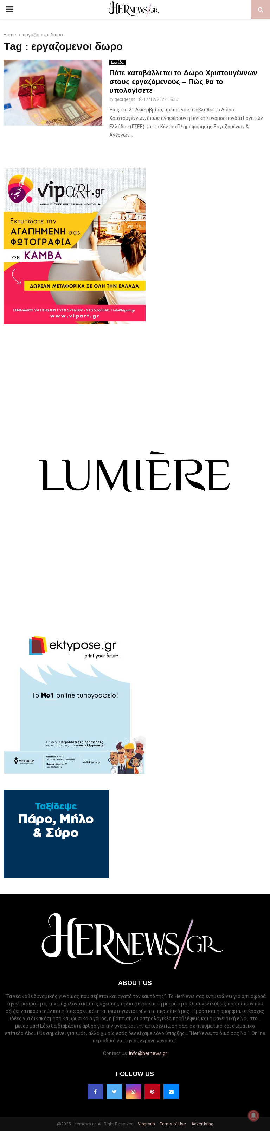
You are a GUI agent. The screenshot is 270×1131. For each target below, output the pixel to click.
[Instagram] (133, 1091)
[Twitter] (114, 1091)
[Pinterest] (152, 1091)
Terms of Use (172, 1124)
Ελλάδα (117, 62)
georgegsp (125, 99)
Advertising (201, 1124)
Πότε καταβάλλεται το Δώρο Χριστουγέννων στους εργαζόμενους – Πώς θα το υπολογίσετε (183, 81)
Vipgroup (146, 1124)
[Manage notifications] (253, 1115)
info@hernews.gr (148, 1053)
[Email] (171, 1091)
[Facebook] (95, 1091)
